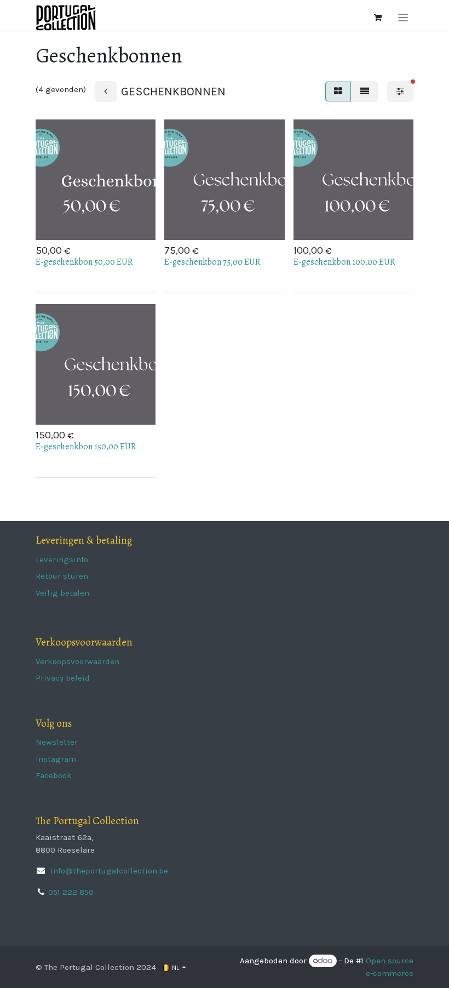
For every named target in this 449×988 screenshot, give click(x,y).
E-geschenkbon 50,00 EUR (84, 262)
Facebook (54, 775)
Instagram (56, 759)
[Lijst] (364, 91)
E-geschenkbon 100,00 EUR (344, 262)
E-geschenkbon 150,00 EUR (86, 447)
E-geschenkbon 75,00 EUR (212, 262)
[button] (113, 222)
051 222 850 (71, 892)
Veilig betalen (62, 593)
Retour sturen (62, 576)
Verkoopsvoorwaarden (77, 661)
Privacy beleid (63, 678)
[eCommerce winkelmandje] (377, 17)
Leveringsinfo (62, 559)
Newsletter (57, 742)
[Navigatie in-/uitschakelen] (403, 17)
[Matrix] (338, 91)
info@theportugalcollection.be (108, 871)
